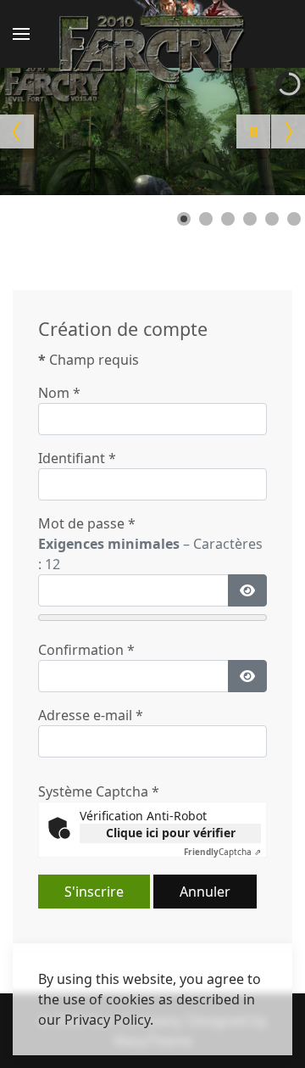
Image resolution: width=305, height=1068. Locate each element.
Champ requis (88, 359)
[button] (21, 34)
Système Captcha (98, 791)
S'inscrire (94, 891)
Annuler (205, 891)
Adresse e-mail (90, 715)
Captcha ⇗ (222, 852)
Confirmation (86, 649)
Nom (59, 392)
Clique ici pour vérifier (171, 833)
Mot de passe (87, 523)
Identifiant (77, 458)
